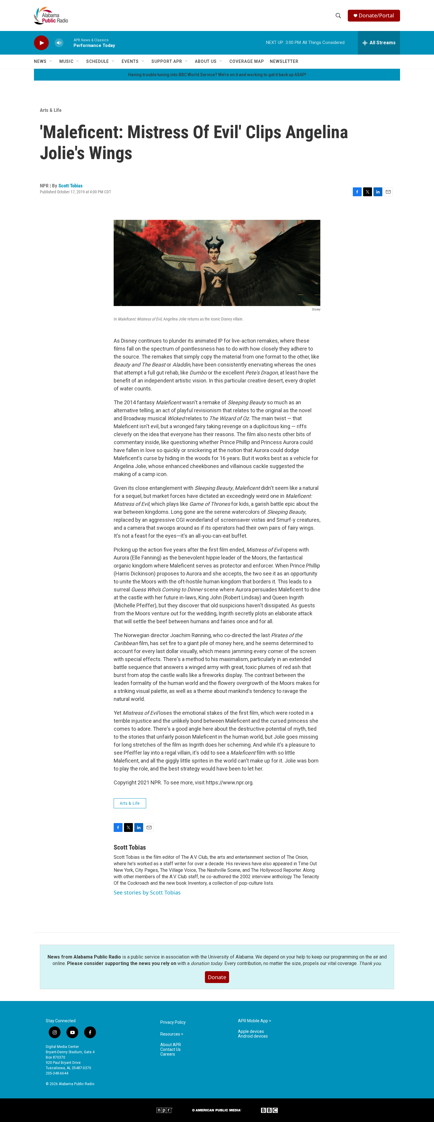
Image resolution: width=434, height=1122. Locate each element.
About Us (206, 61)
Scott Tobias (70, 186)
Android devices (253, 1036)
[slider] (68, 43)
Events (130, 61)
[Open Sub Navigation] (51, 61)
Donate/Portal (376, 15)
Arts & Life (50, 110)
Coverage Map (246, 61)
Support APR (166, 61)
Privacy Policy (173, 1022)
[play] (41, 43)
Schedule (97, 61)
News (40, 61)
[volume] (59, 43)
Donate (217, 977)
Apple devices (251, 1031)
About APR (170, 1045)
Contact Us (170, 1049)
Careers (167, 1054)
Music (66, 61)
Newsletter (284, 61)
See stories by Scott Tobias (147, 892)
